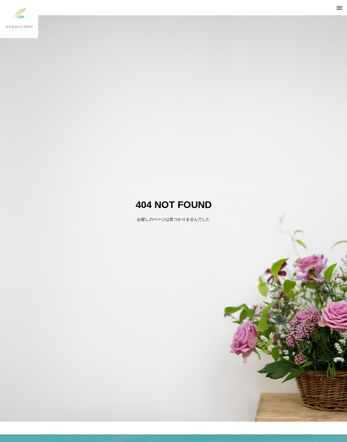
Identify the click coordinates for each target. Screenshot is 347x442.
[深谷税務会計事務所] (19, 19)
